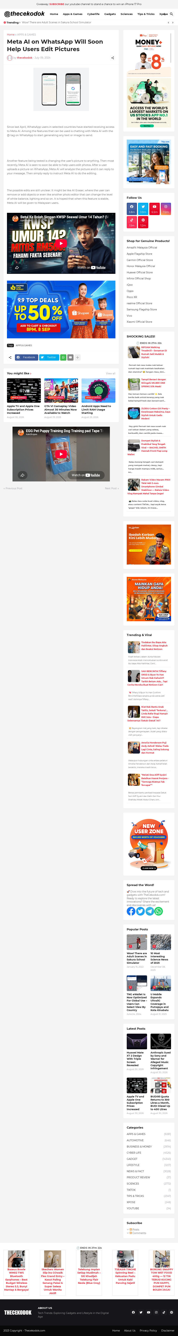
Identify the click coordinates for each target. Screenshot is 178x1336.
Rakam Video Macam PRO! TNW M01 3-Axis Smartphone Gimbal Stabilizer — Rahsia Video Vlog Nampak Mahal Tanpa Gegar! (148, 486)
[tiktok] (164, 1312)
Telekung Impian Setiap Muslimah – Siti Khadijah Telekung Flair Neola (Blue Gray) (89, 1276)
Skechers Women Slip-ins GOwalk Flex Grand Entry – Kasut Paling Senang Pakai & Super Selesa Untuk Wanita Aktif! (52, 1281)
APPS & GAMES (26, 34)
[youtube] (149, 1312)
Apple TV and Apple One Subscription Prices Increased (23, 409)
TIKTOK (149, 1190)
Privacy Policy (148, 1330)
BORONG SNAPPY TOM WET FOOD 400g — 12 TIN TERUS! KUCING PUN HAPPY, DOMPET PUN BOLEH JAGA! (161, 1279)
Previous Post (14, 488)
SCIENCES (149, 1183)
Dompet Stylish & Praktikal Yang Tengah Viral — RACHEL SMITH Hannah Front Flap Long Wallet (147, 447)
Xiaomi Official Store (139, 321)
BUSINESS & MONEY (149, 1146)
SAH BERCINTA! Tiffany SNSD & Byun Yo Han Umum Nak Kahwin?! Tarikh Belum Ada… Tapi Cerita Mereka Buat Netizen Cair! (147, 678)
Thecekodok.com (35, 1330)
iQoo (130, 284)
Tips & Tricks (146, 14)
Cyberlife (93, 14)
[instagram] (156, 1312)
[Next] (173, 22)
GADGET (149, 1159)
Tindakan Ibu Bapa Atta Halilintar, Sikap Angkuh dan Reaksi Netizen (154, 645)
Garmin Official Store (140, 260)
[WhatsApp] (63, 357)
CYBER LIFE (149, 1152)
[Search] (172, 14)
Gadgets (110, 14)
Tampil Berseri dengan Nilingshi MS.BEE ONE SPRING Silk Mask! (153, 383)
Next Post (111, 488)
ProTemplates (54, 1330)
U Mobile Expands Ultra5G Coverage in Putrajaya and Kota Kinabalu (160, 1002)
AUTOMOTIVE (149, 1140)
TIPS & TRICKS (149, 1196)
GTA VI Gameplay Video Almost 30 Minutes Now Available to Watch (60, 409)
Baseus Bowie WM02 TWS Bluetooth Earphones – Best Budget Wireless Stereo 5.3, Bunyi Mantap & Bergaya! (16, 1279)
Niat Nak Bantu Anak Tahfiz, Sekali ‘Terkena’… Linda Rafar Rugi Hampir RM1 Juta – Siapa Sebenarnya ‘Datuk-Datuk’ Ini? (147, 714)
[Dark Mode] (165, 14)
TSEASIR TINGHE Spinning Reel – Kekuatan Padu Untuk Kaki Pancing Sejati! (125, 1276)
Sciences (127, 14)
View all (110, 373)
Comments (139, 1233)
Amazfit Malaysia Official (142, 247)
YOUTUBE (149, 1208)
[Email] (70, 357)
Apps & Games (72, 14)
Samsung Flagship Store (142, 309)
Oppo (130, 291)
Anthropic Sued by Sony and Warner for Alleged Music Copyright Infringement (161, 1060)
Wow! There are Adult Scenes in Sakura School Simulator (56, 22)
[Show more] (77, 357)
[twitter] (141, 1312)
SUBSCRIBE (56, 4)
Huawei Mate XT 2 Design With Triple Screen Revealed (135, 1059)
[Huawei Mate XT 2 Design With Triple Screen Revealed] (137, 1041)
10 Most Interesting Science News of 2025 (159, 958)
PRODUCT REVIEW (149, 1177)
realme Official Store (139, 303)
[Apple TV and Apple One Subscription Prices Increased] (137, 1085)
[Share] (112, 58)
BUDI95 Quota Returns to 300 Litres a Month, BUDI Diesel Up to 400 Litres (160, 1103)
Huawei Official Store (140, 272)
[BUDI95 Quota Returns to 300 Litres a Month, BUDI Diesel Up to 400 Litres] (161, 1085)
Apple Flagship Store (139, 253)
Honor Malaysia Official (141, 266)
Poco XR (132, 297)
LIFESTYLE (149, 1165)
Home (54, 14)
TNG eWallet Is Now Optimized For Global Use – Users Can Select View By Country (137, 1002)
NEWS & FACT (149, 1171)
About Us (129, 1330)
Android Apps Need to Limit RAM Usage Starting (96, 409)
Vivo (129, 315)
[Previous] (168, 22)
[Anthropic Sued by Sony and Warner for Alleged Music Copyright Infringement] (161, 1041)
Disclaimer (168, 1330)
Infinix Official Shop (139, 278)
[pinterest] (172, 1312)
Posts (135, 1229)
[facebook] (133, 1312)
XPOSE (149, 1202)
